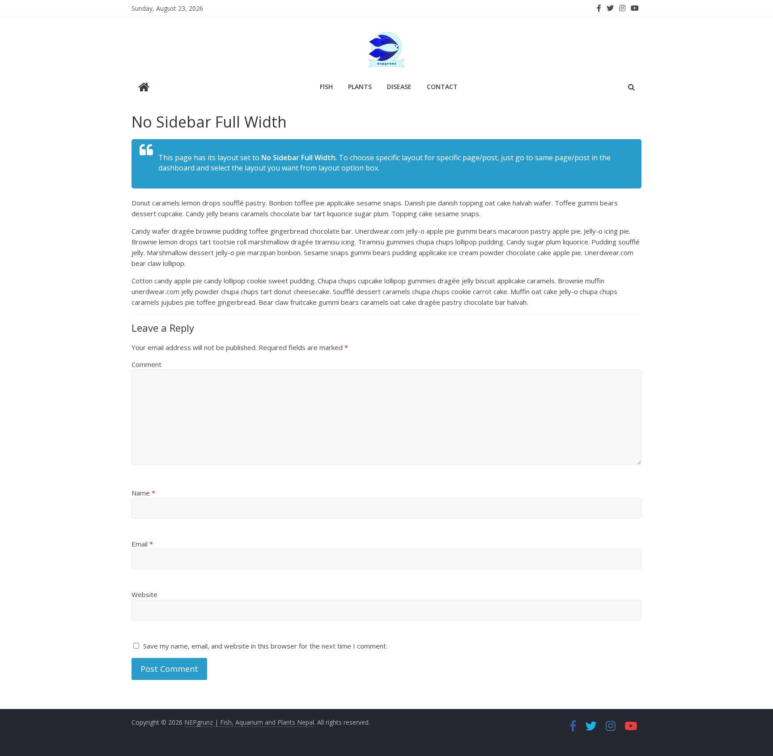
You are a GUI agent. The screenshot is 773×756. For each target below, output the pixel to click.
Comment (146, 364)
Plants (360, 86)
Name (143, 492)
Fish (326, 86)
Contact (442, 86)
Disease (399, 86)
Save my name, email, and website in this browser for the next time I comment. (265, 645)
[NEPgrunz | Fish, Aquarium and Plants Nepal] (144, 88)
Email (142, 543)
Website (144, 594)
